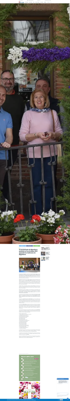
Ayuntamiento (26, 2)
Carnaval (45, 2)
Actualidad (41, 2)
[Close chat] (68, 399)
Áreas (33, 2)
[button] (22, 245)
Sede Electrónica (37, 2)
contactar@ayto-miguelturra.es (30, 0)
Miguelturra (30, 2)
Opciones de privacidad (35, 398)
